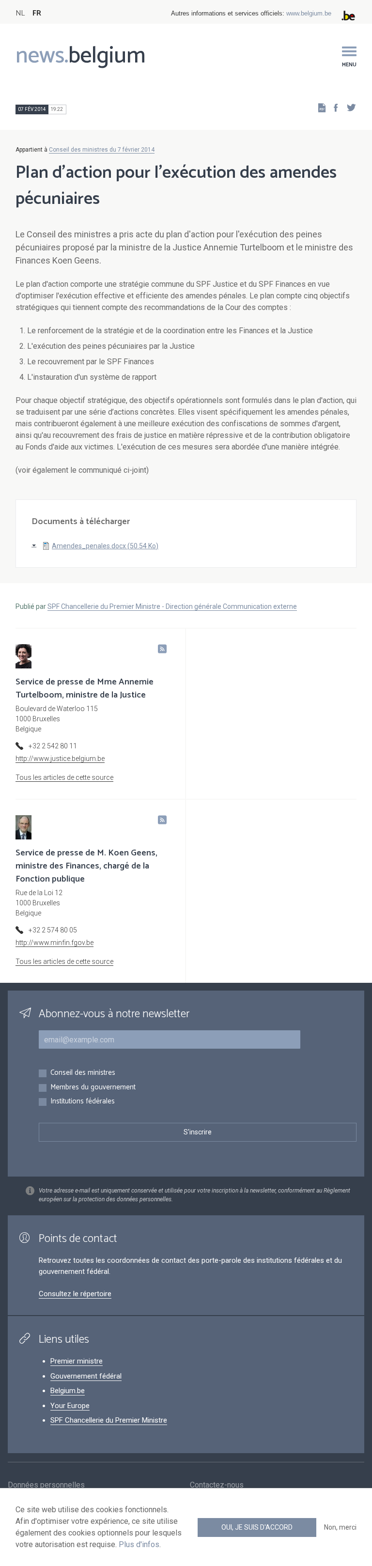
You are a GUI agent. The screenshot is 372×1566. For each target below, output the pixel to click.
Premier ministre (76, 1361)
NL (20, 13)
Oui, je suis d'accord (257, 1527)
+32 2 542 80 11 (53, 746)
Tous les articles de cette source (64, 777)
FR (36, 13)
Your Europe (70, 1405)
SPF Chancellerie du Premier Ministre (108, 1420)
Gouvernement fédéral (86, 1376)
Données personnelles (46, 1484)
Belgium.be (67, 1390)
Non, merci (340, 1527)
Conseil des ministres (82, 1073)
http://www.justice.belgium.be (60, 758)
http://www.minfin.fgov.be (54, 942)
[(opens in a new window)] (333, 107)
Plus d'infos (139, 1544)
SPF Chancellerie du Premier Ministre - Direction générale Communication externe (172, 606)
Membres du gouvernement (93, 1087)
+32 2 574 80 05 (53, 930)
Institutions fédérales (82, 1101)
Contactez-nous (217, 1484)
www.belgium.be (308, 13)
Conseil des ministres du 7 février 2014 (102, 149)
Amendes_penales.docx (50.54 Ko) (105, 546)
